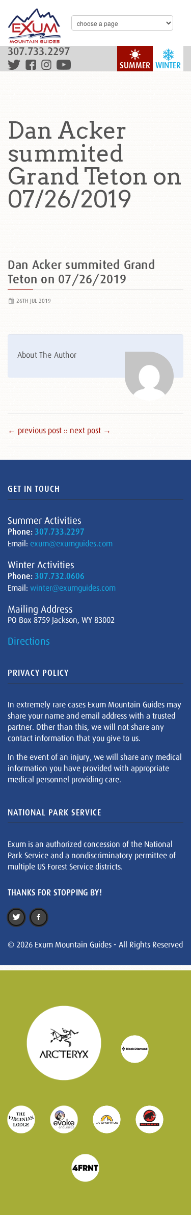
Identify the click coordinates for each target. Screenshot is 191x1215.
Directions (29, 641)
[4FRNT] (91, 1167)
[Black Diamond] (141, 1048)
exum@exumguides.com (71, 543)
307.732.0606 (60, 576)
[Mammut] (156, 1118)
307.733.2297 (39, 51)
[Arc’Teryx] (70, 1048)
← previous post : (37, 430)
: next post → (88, 430)
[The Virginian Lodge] (27, 1118)
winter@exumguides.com (73, 587)
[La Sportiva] (113, 1118)
